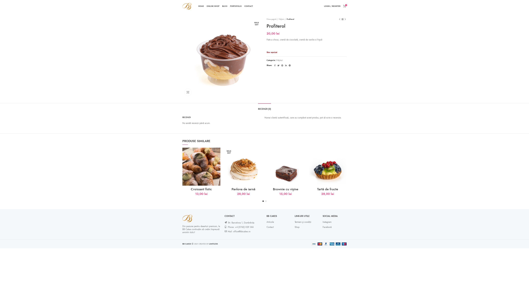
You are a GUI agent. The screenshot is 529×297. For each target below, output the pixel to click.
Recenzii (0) (264, 109)
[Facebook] (274, 65)
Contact (270, 227)
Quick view (218, 158)
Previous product (339, 19)
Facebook (327, 227)
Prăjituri (281, 19)
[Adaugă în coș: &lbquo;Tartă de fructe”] (344, 152)
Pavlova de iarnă (243, 189)
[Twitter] (278, 65)
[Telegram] (290, 65)
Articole (270, 222)
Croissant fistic (201, 189)
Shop (297, 227)
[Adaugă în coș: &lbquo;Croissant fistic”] (218, 152)
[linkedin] (286, 65)
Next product (345, 19)
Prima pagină (271, 19)
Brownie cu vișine (285, 189)
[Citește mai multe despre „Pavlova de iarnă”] (260, 152)
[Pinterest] (282, 65)
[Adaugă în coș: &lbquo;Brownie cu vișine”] (302, 152)
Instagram (327, 222)
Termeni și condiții (303, 222)
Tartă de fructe (327, 189)
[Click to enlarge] (187, 92)
